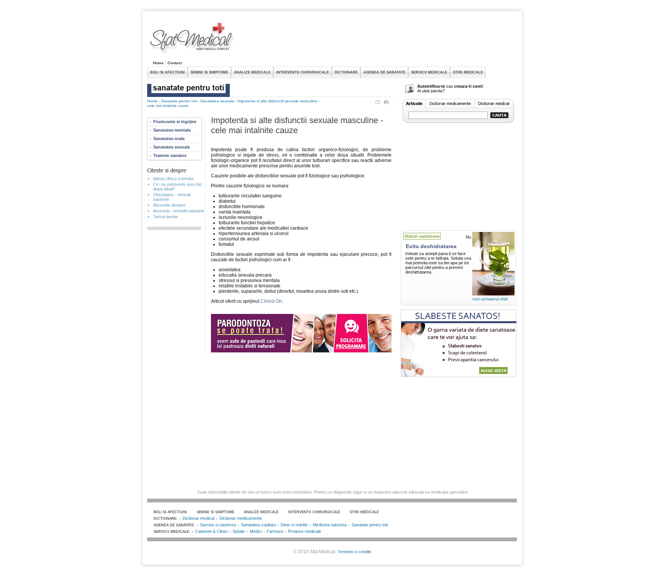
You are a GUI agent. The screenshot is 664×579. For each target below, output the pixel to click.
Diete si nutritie (294, 524)
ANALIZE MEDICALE (252, 72)
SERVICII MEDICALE (429, 72)
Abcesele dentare (169, 205)
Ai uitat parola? (431, 90)
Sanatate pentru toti (179, 101)
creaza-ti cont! (468, 86)
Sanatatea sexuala (217, 101)
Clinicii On (271, 301)
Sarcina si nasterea (218, 524)
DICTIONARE (346, 72)
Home (158, 63)
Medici (256, 531)
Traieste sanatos (169, 155)
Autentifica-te (431, 86)
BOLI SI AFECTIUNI (167, 72)
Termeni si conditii (354, 551)
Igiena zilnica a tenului (173, 178)
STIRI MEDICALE (468, 72)
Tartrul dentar (165, 216)
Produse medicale (304, 531)
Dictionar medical (198, 518)
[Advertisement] (377, 40)
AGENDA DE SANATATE (384, 72)
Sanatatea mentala (172, 130)
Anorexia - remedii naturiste (178, 211)
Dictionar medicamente (240, 518)
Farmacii (275, 531)
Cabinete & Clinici (211, 531)
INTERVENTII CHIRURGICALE (302, 72)
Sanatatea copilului (258, 524)
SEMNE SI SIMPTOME (209, 72)
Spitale (238, 531)
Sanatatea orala (168, 138)
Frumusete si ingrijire (174, 121)
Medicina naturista (330, 524)
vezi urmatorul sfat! (490, 299)
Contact (175, 63)
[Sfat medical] (192, 39)
